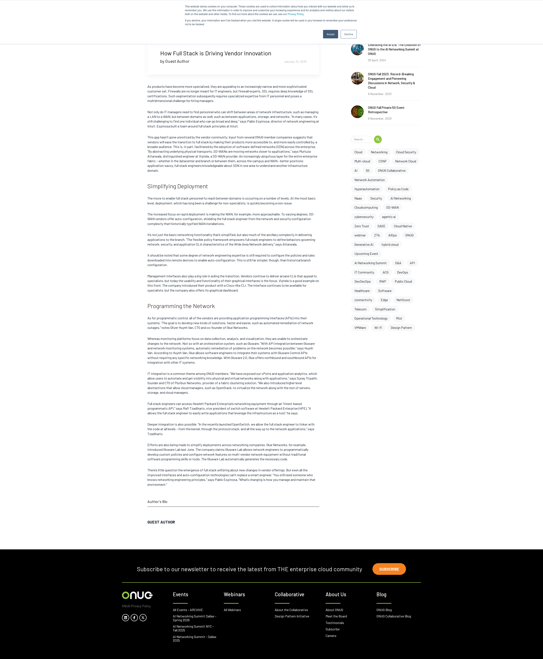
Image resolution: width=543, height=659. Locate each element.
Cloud (358, 152)
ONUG (409, 235)
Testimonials (335, 623)
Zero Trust (361, 226)
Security (376, 198)
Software (385, 291)
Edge (384, 300)
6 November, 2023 (380, 94)
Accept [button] (330, 34)
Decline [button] (348, 34)
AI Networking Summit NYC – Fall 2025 (193, 628)
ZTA (377, 235)
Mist (399, 318)
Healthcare (362, 291)
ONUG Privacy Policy (136, 606)
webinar (360, 235)
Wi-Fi (378, 327)
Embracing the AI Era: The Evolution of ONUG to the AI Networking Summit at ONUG (394, 49)
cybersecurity (364, 217)
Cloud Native (403, 226)
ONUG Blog (384, 610)
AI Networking (400, 198)
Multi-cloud (362, 161)
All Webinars (232, 610)
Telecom (360, 309)
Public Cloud (403, 281)
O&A (398, 263)
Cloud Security (406, 152)
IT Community (364, 272)
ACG (386, 272)
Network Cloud (405, 161)
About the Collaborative (291, 610)
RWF (382, 281)
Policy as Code (398, 189)
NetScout (403, 300)
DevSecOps (362, 281)
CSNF (383, 161)
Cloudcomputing (366, 207)
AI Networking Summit (370, 263)
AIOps (392, 235)
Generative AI (363, 244)
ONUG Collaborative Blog (393, 616)
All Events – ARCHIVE (188, 610)
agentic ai (389, 217)
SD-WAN (392, 207)
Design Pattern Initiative (292, 616)
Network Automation (369, 180)
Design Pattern (401, 327)
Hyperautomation (366, 189)
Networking (379, 152)
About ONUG (334, 610)
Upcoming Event (366, 253)
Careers (331, 636)
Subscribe (389, 569)
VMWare (360, 327)
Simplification (385, 309)
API (412, 263)
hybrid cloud (390, 244)
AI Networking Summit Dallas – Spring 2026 (194, 618)
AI (355, 170)
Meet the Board (336, 616)
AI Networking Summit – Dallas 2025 (194, 638)
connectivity (363, 300)
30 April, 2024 (377, 60)
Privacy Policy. (296, 14)
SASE (381, 226)
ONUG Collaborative (392, 170)
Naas (358, 198)
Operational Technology (371, 318)
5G (367, 170)
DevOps (402, 272)
